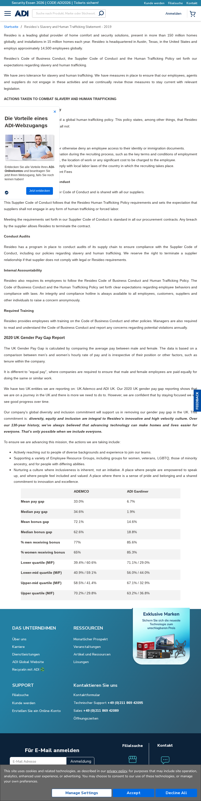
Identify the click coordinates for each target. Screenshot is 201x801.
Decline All (176, 793)
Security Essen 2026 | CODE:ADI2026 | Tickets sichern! (55, 2)
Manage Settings (81, 793)
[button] (197, 401)
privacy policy (117, 771)
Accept (133, 793)
